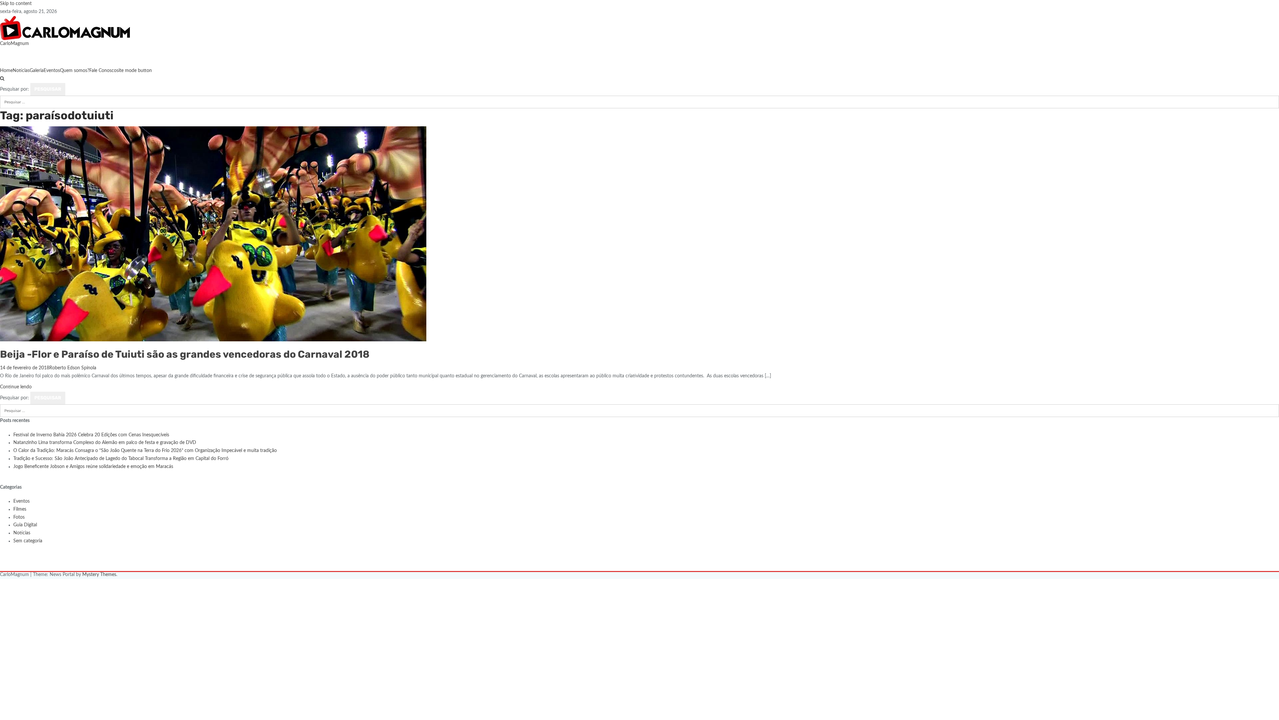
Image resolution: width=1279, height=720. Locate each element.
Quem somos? (74, 70)
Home (6, 70)
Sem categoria (27, 541)
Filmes (19, 509)
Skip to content (16, 3)
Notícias (21, 70)
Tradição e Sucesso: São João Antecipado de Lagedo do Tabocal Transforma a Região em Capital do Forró (120, 458)
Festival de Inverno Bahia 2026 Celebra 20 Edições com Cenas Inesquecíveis (91, 435)
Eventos (52, 70)
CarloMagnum (14, 43)
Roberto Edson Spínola (72, 368)
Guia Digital (25, 525)
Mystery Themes (99, 574)
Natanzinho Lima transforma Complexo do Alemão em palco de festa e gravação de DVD (104, 442)
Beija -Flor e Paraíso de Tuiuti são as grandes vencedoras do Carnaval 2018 (184, 354)
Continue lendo (16, 387)
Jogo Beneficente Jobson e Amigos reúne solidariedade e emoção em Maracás (93, 466)
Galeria (37, 70)
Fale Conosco (103, 70)
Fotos (19, 517)
